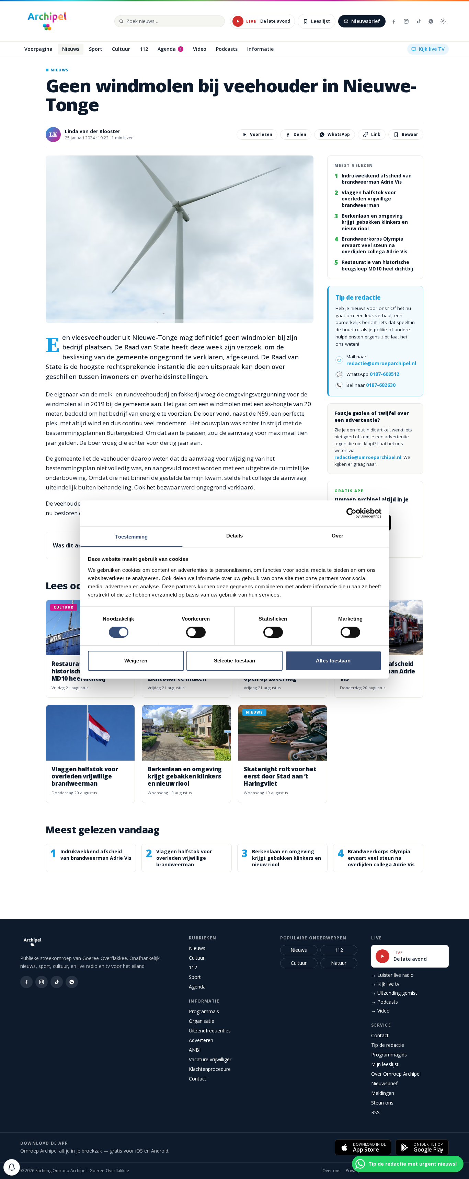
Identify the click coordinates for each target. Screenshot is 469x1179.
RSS (375, 1112)
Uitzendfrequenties (210, 1030)
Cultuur (197, 958)
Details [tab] (234, 535)
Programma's (204, 1011)
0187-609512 (384, 374)
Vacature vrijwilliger (210, 1059)
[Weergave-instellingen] (443, 21)
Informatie (204, 1001)
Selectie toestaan (234, 660)
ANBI (195, 1050)
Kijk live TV (432, 49)
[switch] (196, 632)
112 (193, 967)
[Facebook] (393, 21)
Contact (197, 1078)
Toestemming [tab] (131, 536)
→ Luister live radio (392, 975)
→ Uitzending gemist (394, 993)
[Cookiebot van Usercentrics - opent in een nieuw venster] (351, 513)
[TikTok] (418, 21)
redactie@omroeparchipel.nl (381, 363)
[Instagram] (406, 21)
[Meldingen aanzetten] (11, 1167)
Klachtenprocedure (210, 1069)
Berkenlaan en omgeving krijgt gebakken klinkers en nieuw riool (375, 222)
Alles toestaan (333, 660)
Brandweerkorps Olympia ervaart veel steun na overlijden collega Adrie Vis (374, 245)
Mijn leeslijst (385, 1064)
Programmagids (389, 1054)
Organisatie (201, 1021)
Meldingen (382, 1093)
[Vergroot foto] (179, 239)
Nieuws (197, 948)
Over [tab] (337, 535)
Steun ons (382, 1102)
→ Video (380, 1010)
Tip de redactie (387, 1045)
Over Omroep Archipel (396, 1074)
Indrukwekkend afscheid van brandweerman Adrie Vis (377, 179)
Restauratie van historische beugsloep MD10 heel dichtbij (377, 265)
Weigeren (135, 660)
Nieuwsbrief (365, 21)
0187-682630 (381, 385)
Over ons (331, 1171)
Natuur (338, 963)
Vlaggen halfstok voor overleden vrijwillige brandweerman (369, 198)
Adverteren (201, 1040)
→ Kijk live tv (385, 984)
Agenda (197, 986)
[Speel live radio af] (237, 21)
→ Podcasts (384, 1001)
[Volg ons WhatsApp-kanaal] (430, 21)
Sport (195, 977)
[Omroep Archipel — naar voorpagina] (47, 21)
